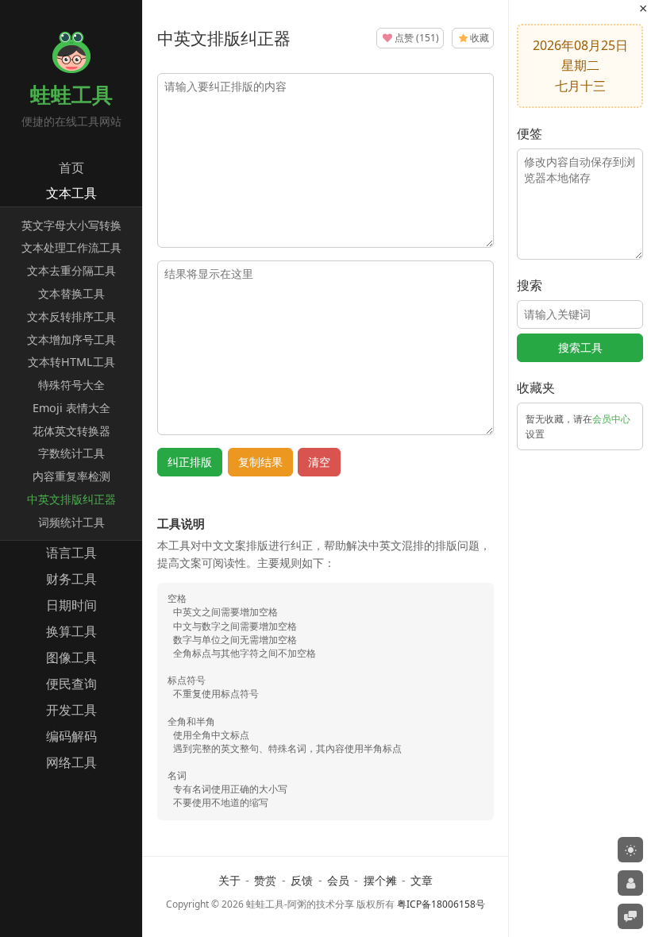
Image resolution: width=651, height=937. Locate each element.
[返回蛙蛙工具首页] (71, 68)
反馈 (302, 880)
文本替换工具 (71, 293)
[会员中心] (630, 883)
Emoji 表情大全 (71, 407)
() (417, 37)
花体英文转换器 (71, 430)
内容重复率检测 (71, 476)
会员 (338, 880)
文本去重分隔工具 (71, 270)
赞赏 (265, 880)
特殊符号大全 (71, 384)
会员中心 (611, 419)
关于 (229, 880)
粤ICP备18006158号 (441, 904)
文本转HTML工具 (71, 361)
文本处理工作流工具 (71, 247)
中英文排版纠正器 (71, 499)
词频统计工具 (71, 522)
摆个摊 (380, 880)
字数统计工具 (71, 453)
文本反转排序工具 (71, 316)
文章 (421, 880)
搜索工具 (580, 347)
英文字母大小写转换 (71, 225)
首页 (71, 167)
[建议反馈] (630, 916)
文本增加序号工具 (71, 339)
